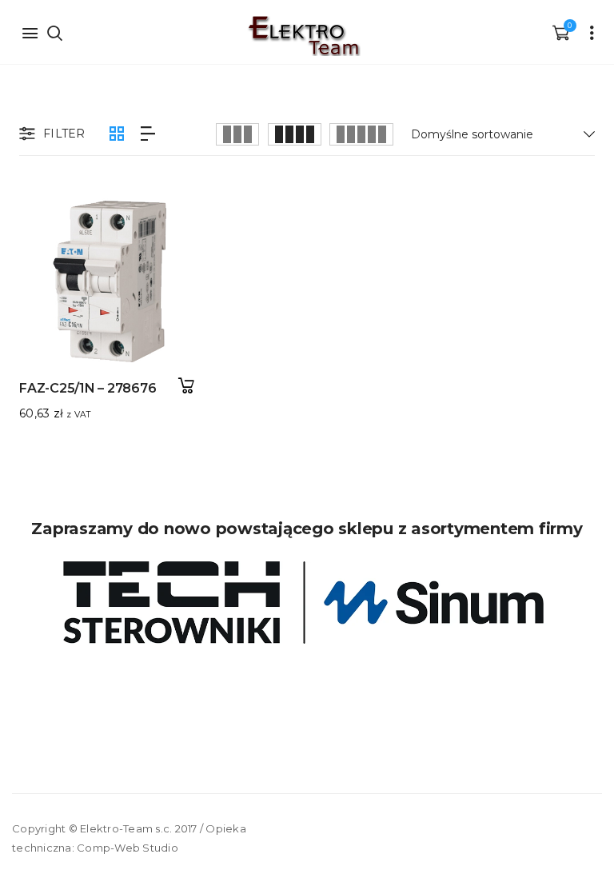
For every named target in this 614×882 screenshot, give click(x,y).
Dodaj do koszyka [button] (185, 385)
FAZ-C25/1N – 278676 (87, 388)
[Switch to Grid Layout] (117, 134)
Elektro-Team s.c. (126, 828)
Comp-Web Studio (127, 847)
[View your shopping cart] (560, 32)
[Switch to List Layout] (148, 134)
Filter (64, 133)
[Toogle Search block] (54, 32)
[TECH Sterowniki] (307, 602)
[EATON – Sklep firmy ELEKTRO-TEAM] (303, 36)
